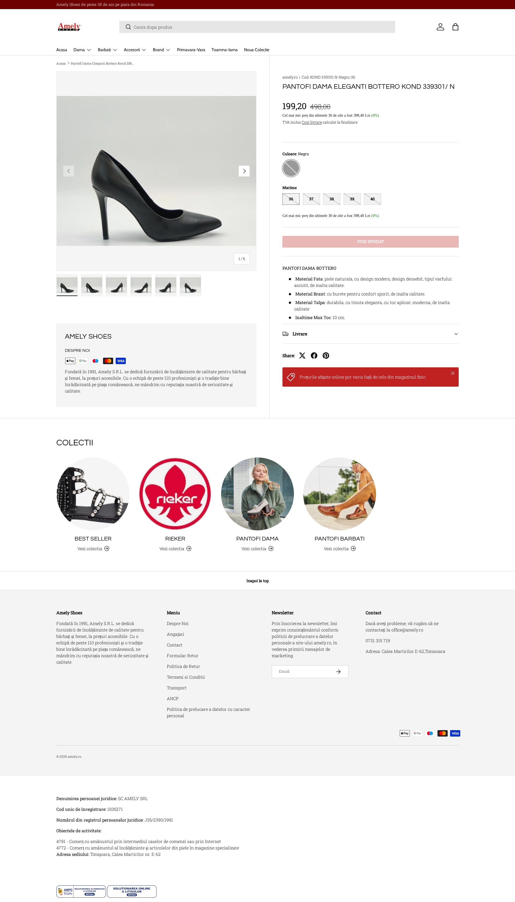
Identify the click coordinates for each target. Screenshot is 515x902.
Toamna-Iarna (225, 49)
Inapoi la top (258, 580)
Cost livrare (312, 122)
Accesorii (132, 49)
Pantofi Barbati (340, 539)
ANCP (173, 698)
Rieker (175, 539)
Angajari (175, 634)
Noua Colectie (256, 49)
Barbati (104, 49)
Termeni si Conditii (186, 677)
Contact (174, 645)
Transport (177, 687)
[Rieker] (175, 493)
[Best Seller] (93, 493)
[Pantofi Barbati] (339, 493)
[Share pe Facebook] (314, 355)
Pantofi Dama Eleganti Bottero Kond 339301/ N (103, 63)
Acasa (61, 49)
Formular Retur (182, 655)
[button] (455, 27)
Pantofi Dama (257, 539)
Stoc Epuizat (370, 241)
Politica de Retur (183, 666)
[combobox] (257, 27)
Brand (158, 49)
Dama (79, 49)
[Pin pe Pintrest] (326, 355)
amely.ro (290, 77)
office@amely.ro (407, 630)
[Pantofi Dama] (257, 493)
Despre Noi (178, 623)
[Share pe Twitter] (302, 355)
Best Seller (93, 539)
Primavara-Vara (191, 49)
